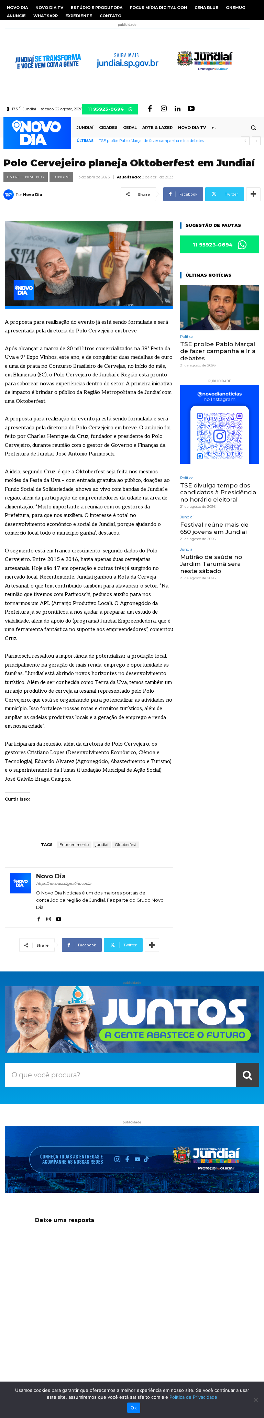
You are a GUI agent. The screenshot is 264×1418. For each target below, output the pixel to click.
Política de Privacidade (193, 1397)
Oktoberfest (125, 844)
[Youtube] (191, 109)
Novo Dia (32, 194)
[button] (253, 127)
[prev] (245, 140)
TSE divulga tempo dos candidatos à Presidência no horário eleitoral (218, 492)
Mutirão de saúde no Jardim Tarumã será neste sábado (211, 563)
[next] (256, 140)
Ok (134, 1407)
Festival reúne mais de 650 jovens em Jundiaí (214, 528)
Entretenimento (25, 177)
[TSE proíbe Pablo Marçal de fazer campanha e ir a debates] (219, 307)
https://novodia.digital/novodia (63, 883)
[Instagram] (163, 109)
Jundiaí (61, 177)
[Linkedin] (177, 109)
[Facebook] (150, 109)
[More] (253, 194)
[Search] (247, 1075)
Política (187, 337)
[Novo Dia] (9, 194)
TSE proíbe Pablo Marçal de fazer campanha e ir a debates (151, 140)
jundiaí (102, 844)
